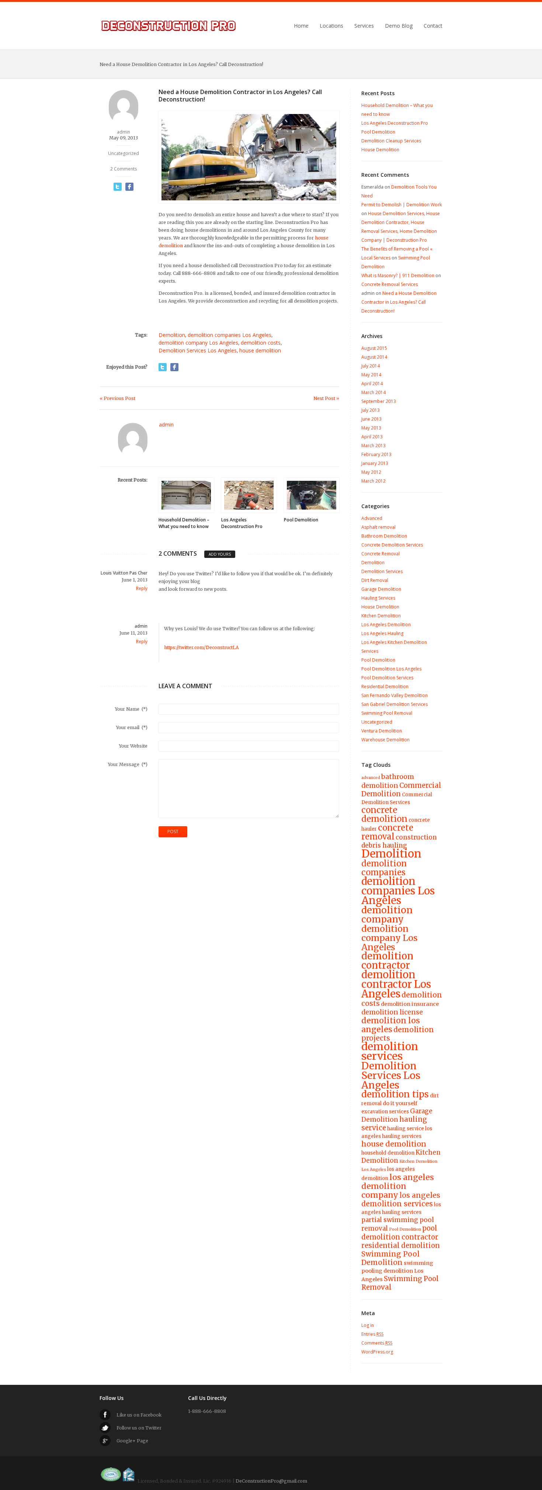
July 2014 (370, 366)
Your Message (127, 764)
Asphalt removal (378, 527)
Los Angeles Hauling (382, 633)
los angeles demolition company (397, 1186)
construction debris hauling (399, 841)
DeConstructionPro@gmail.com (271, 1481)
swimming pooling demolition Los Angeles (397, 1271)
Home (301, 26)
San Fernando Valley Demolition (394, 695)
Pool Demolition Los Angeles (391, 669)
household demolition (387, 1153)
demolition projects (397, 1033)
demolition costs (261, 342)
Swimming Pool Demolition (390, 1258)
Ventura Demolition (381, 731)
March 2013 (373, 445)
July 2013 (370, 410)
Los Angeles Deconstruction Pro (242, 523)
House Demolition (380, 149)
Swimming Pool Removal (386, 713)
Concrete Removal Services (389, 284)
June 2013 (371, 419)
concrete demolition (384, 814)
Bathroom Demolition (384, 536)
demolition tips (395, 1094)
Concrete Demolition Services (392, 545)
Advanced (371, 518)
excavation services (385, 1111)
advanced (370, 777)
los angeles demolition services (400, 1199)
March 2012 (373, 481)
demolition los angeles (390, 1024)
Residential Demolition (385, 686)
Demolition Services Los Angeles (198, 350)
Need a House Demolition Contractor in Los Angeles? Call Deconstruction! (399, 302)
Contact (433, 26)
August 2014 (374, 357)
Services (364, 26)
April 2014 (372, 383)
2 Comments (123, 169)
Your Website (133, 746)
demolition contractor (387, 960)
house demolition (260, 350)
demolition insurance (410, 1004)
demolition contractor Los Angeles (396, 984)
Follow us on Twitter (139, 1428)
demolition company (387, 914)
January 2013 (374, 463)
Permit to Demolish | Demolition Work (401, 204)
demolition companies (384, 867)
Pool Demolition (301, 520)
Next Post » (326, 398)
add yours (220, 554)
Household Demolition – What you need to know (184, 523)
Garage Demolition (381, 589)
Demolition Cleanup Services (391, 141)
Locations (331, 26)
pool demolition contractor (399, 1232)
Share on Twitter (118, 187)
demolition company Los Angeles (198, 342)
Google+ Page (132, 1441)
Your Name (131, 709)
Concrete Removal (380, 554)
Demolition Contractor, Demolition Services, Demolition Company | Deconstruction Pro (169, 25)
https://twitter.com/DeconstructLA (201, 647)
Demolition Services (382, 571)
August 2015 (374, 348)
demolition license (392, 1012)
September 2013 (378, 401)
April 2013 (372, 437)
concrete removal (387, 832)
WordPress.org (377, 1352)
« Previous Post (117, 398)
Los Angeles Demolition (386, 624)
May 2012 (371, 472)
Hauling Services (378, 598)
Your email (131, 727)
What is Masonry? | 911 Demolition (397, 275)
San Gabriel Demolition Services (394, 704)
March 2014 (373, 392)
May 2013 (371, 428)
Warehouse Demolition (385, 740)
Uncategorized (123, 153)
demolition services (389, 1051)
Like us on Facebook (139, 1415)
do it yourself (400, 1103)
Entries (372, 1334)
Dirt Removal (374, 580)
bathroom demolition (387, 781)
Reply (141, 588)
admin (123, 132)
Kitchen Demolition (381, 616)
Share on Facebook (129, 187)
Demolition (172, 334)
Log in (367, 1325)
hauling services (401, 1136)
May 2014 (371, 375)
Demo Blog (399, 26)
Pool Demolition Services (387, 678)
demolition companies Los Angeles (229, 334)
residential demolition (400, 1245)
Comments (376, 1343)
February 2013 (376, 454)
